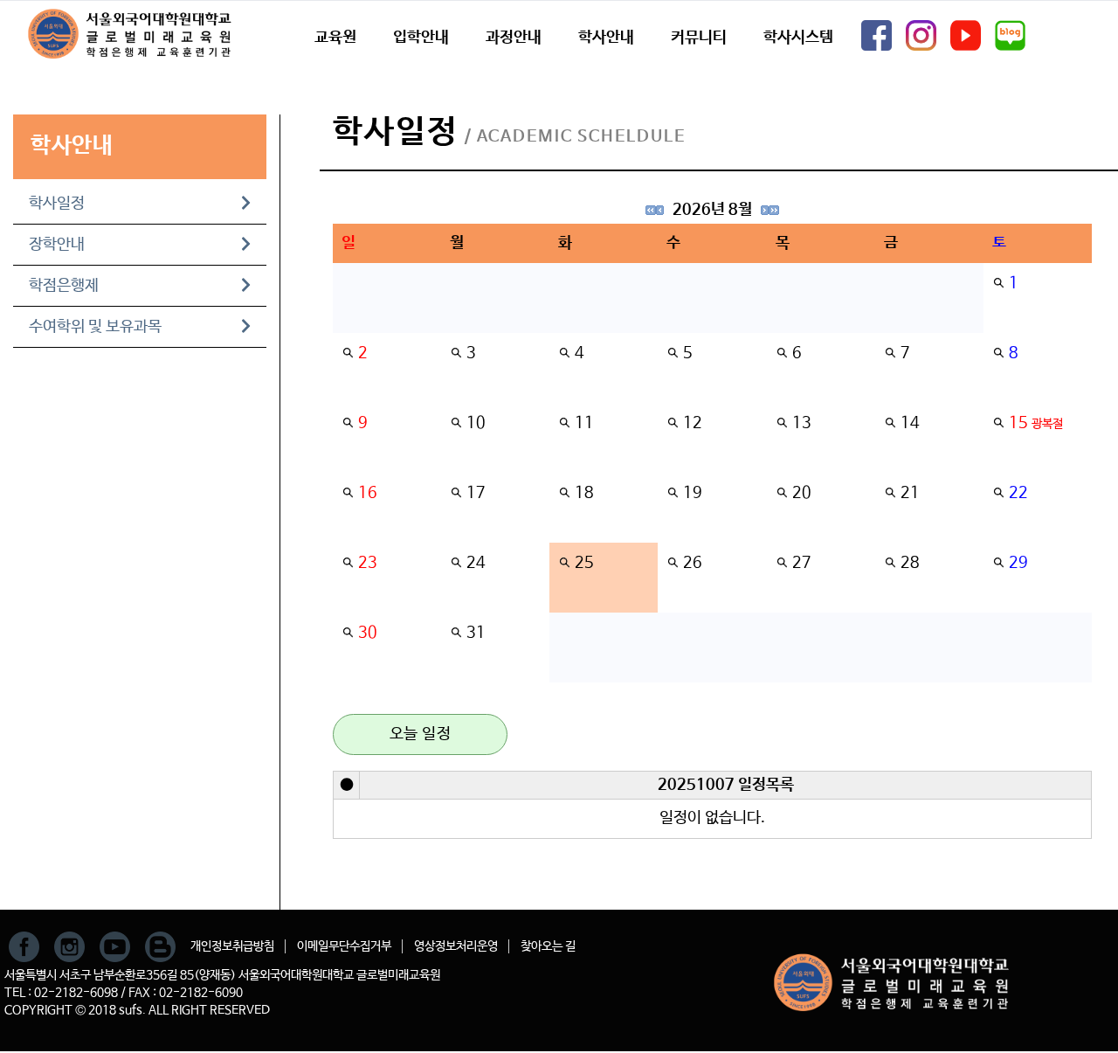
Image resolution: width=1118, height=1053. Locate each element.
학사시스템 (798, 37)
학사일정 (57, 203)
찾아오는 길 (548, 946)
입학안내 (421, 37)
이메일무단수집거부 (344, 946)
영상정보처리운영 (456, 946)
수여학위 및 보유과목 (95, 327)
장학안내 (57, 244)
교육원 (335, 37)
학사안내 (606, 37)
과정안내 (514, 37)
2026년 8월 (712, 209)
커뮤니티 (699, 37)
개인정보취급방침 (232, 946)
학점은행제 (64, 285)
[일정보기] (998, 283)
